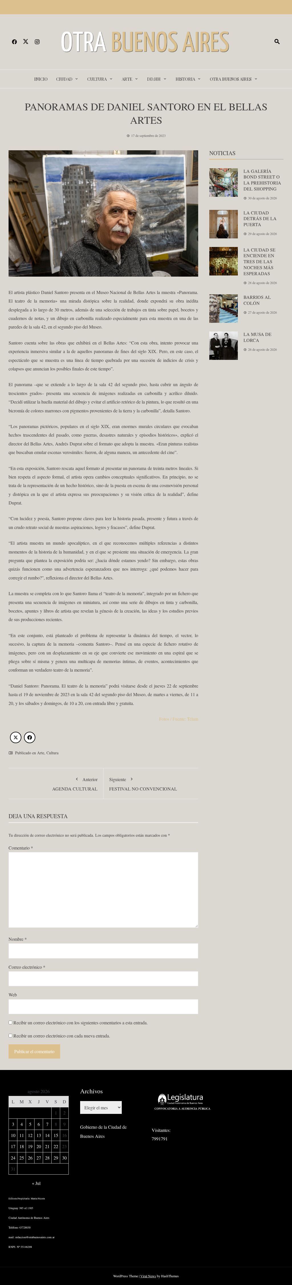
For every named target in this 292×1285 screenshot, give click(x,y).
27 (38, 1158)
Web (13, 995)
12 (30, 1135)
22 (56, 1146)
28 (47, 1158)
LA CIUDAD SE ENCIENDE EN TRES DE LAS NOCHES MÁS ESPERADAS (259, 261)
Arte (127, 79)
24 (13, 1158)
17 (13, 1146)
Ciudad (64, 79)
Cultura (97, 79)
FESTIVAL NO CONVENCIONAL (143, 783)
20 (38, 1146)
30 (64, 1158)
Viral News (148, 1276)
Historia (185, 79)
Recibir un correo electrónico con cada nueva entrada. (61, 1036)
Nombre (18, 939)
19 (30, 1146)
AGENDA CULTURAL (75, 783)
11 (21, 1135)
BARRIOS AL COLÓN (257, 300)
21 (47, 1146)
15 (56, 1135)
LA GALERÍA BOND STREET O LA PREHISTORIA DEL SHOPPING (262, 180)
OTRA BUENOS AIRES (231, 79)
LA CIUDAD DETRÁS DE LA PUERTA (260, 219)
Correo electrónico (27, 967)
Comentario (21, 848)
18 (21, 1146)
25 (21, 1158)
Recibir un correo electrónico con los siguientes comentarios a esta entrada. (80, 1022)
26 (30, 1158)
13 (38, 1135)
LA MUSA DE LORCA (257, 337)
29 (56, 1158)
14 (47, 1135)
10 (13, 1135)
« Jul (36, 1183)
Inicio (41, 79)
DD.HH (154, 79)
